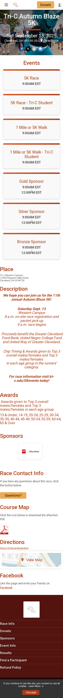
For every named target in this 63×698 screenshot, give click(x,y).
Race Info (7, 624)
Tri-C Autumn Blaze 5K (31, 19)
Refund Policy (10, 667)
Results (6, 653)
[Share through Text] (40, 48)
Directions (50, 41)
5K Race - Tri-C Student (31, 102)
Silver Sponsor (32, 211)
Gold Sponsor (31, 181)
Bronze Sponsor (31, 241)
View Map (34, 560)
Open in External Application (14, 548)
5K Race (31, 78)
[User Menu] (59, 5)
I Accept (31, 692)
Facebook (6, 587)
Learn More (35, 686)
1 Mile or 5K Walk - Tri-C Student (31, 154)
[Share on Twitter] (28, 48)
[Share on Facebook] (22, 48)
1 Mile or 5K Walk (31, 127)
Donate (45, 5)
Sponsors (7, 638)
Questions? (13, 495)
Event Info (8, 646)
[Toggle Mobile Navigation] (6, 4)
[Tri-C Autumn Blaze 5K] (16, 6)
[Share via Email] (34, 48)
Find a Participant (13, 660)
